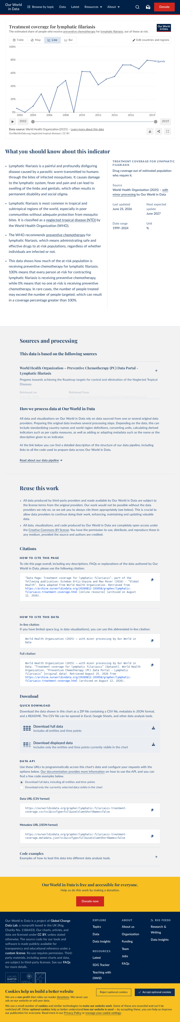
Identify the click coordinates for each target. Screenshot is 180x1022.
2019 (165, 121)
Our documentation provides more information (73, 771)
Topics (97, 926)
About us (128, 926)
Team (125, 949)
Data (62, 7)
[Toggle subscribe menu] (148, 7)
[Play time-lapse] (12, 121)
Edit (152, 40)
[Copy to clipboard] (148, 579)
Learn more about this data (87, 129)
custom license (15, 953)
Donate (164, 7)
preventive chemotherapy (65, 235)
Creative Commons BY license (49, 530)
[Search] (137, 7)
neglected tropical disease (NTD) (71, 220)
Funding (127, 941)
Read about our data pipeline (39, 460)
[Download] (149, 131)
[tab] (18, 40)
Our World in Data (13, 7)
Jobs (125, 956)
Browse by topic (43, 7)
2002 (23, 121)
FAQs (66, 962)
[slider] (32, 121)
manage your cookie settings (103, 1013)
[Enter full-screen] (167, 131)
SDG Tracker (101, 965)
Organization (130, 934)
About (111, 7)
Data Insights (101, 941)
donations (63, 997)
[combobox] (137, 7)
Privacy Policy (72, 1013)
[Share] (158, 131)
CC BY (66, 133)
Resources (91, 7)
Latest (75, 7)
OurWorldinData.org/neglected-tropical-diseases (35, 133)
